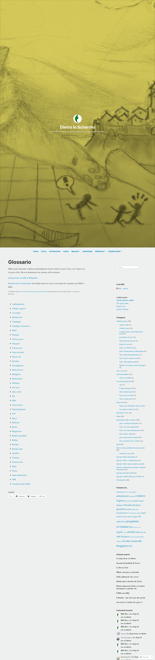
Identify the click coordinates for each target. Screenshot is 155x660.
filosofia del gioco (132, 504)
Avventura (16, 312)
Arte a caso (120, 371)
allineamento (132, 492)
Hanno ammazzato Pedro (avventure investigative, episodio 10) (130, 587)
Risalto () (19, 435)
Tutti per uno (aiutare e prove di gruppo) (132, 365)
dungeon (120, 505)
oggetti (135, 516)
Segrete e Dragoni (122, 309)
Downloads (87, 251)
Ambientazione (18, 304)
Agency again (124, 325)
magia (138, 513)
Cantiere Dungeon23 (126, 388)
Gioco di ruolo (18, 352)
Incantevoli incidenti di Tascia (128, 563)
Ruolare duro (17, 448)
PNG (14, 400)
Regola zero (17, 431)
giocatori (120, 509)
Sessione (15, 457)
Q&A (118, 444)
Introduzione (55, 251)
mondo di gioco (121, 516)
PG (13, 396)
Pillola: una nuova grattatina (127, 572)
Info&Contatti (114, 251)
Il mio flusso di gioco (126, 337)
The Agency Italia (122, 303)
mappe (143, 512)
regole (119, 531)
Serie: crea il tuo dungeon (127, 427)
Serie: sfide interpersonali (127, 362)
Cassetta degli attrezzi (123, 381)
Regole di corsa (124, 344)
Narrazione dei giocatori (127, 341)
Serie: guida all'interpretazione (129, 355)
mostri (130, 516)
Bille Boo (124, 613)
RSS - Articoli (123, 288)
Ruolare (15, 444)
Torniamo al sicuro (125, 453)
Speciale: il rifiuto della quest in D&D (129, 476)
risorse (131, 532)
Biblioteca (99, 251)
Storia (14, 470)
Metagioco (16, 374)
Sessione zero (17, 462)
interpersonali (134, 509)
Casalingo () (21, 326)
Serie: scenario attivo (126, 399)
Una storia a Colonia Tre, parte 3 (129, 602)
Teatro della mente (19, 475)
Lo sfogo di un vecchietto (126, 558)
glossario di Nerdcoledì (21, 283)
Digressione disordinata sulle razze (130, 406)
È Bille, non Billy (123, 593)
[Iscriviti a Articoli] (117, 288)
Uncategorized (121, 480)
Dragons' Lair (121, 306)
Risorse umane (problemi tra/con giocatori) (130, 448)
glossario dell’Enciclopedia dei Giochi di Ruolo (33, 291)
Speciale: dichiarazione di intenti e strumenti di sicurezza (131, 468)
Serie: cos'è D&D (125, 378)
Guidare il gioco (124, 328)
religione (125, 532)
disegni (141, 500)
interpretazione (122, 512)
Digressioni (120, 402)
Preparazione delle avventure (125, 420)
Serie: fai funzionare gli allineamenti (131, 351)
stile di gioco (122, 536)
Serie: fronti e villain (126, 434)
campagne (132, 496)
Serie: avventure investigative (129, 423)
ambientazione (122, 495)
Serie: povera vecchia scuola (128, 358)
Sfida (14, 466)
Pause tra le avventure (126, 395)
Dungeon (16, 343)
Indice (66, 251)
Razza (14, 427)
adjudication (120, 492)
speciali (143, 532)
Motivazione (17, 378)
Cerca (43, 251)
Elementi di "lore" (122, 413)
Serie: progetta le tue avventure (129, 441)
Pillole (118, 416)
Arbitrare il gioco (122, 321)
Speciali (74, 251)
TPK (14, 479)
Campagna (16, 321)
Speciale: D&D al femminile (125, 457)
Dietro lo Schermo (77, 127)
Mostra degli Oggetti (126, 392)
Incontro (15, 361)
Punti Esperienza (19, 409)
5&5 (120, 385)
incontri (128, 509)
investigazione (132, 513)
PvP (14, 413)
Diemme (15, 334)
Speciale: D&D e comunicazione (127, 460)
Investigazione (18, 365)
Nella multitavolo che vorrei (127, 576)
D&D (14, 330)
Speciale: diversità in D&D (125, 473)
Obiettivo (16, 383)
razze (139, 527)
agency (126, 492)
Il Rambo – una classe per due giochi (130, 597)
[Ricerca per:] (127, 267)
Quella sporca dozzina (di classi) (129, 581)
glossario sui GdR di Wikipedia (24, 277)
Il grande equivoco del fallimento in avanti (131, 333)
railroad (135, 527)
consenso (128, 501)
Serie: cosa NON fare (126, 348)
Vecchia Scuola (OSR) (21, 484)
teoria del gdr (133, 537)
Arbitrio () (19, 308)
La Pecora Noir (122, 567)
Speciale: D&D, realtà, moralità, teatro (129, 464)
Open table (16, 391)
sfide (138, 532)
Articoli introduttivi (122, 374)
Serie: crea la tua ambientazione (129, 430)
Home (35, 251)
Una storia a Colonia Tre (127, 409)
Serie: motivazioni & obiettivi (129, 437)
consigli (135, 500)
